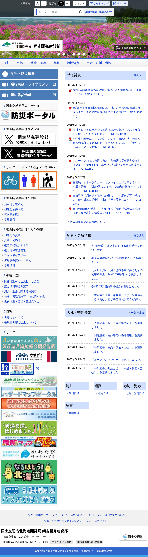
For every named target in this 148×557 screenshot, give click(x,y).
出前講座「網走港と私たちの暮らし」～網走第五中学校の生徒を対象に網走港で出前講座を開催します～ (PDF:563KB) (107, 199)
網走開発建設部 (32, 47)
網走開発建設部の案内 (89, 542)
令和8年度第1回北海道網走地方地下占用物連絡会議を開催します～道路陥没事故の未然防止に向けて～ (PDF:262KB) (107, 112)
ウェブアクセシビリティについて (63, 520)
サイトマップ (100, 3)
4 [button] (74, 54)
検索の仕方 (105, 12)
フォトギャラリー (15, 255)
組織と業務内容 (13, 209)
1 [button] (59, 54)
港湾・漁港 (38, 63)
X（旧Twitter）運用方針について (106, 515)
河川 (6, 63)
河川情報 (74, 393)
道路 (20, 63)
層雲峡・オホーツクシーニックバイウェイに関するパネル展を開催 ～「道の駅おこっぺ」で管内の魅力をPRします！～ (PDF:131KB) (107, 186)
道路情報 (103, 393)
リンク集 (122, 3)
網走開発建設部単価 (16, 245)
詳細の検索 (91, 12)
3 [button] (69, 54)
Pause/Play (89, 54)
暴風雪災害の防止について (20, 322)
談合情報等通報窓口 (16, 286)
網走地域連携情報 (15, 250)
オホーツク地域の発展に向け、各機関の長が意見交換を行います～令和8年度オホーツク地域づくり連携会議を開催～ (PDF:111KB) (107, 164)
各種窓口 (9, 219)
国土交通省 (133, 537)
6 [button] (84, 54)
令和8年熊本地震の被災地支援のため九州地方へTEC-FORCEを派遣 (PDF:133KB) (107, 92)
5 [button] (79, 54)
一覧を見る (137, 75)
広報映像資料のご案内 (17, 260)
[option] (74, 29)
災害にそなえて (13, 317)
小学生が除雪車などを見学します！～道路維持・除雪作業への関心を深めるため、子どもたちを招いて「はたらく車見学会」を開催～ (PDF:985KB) (106, 142)
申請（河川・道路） (100, 63)
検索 (81, 12)
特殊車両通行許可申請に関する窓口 (25, 296)
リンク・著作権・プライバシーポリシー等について (54, 515)
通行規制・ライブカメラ (33, 85)
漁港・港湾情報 (135, 393)
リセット (79, 3)
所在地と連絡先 (13, 204)
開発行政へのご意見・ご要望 (21, 281)
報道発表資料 (12, 235)
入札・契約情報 (13, 240)
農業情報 (74, 413)
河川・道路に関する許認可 (20, 291)
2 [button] (64, 54)
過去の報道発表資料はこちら (87, 221)
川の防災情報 (33, 96)
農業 (56, 63)
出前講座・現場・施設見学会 (21, 301)
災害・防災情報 (23, 74)
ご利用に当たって (97, 520)
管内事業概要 (12, 214)
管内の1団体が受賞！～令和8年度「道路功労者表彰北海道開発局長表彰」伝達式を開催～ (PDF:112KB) (106, 210)
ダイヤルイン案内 (62, 542)
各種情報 (9, 265)
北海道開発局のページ (133, 48)
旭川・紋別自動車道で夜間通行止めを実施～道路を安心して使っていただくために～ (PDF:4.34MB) (106, 131)
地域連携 (73, 63)
